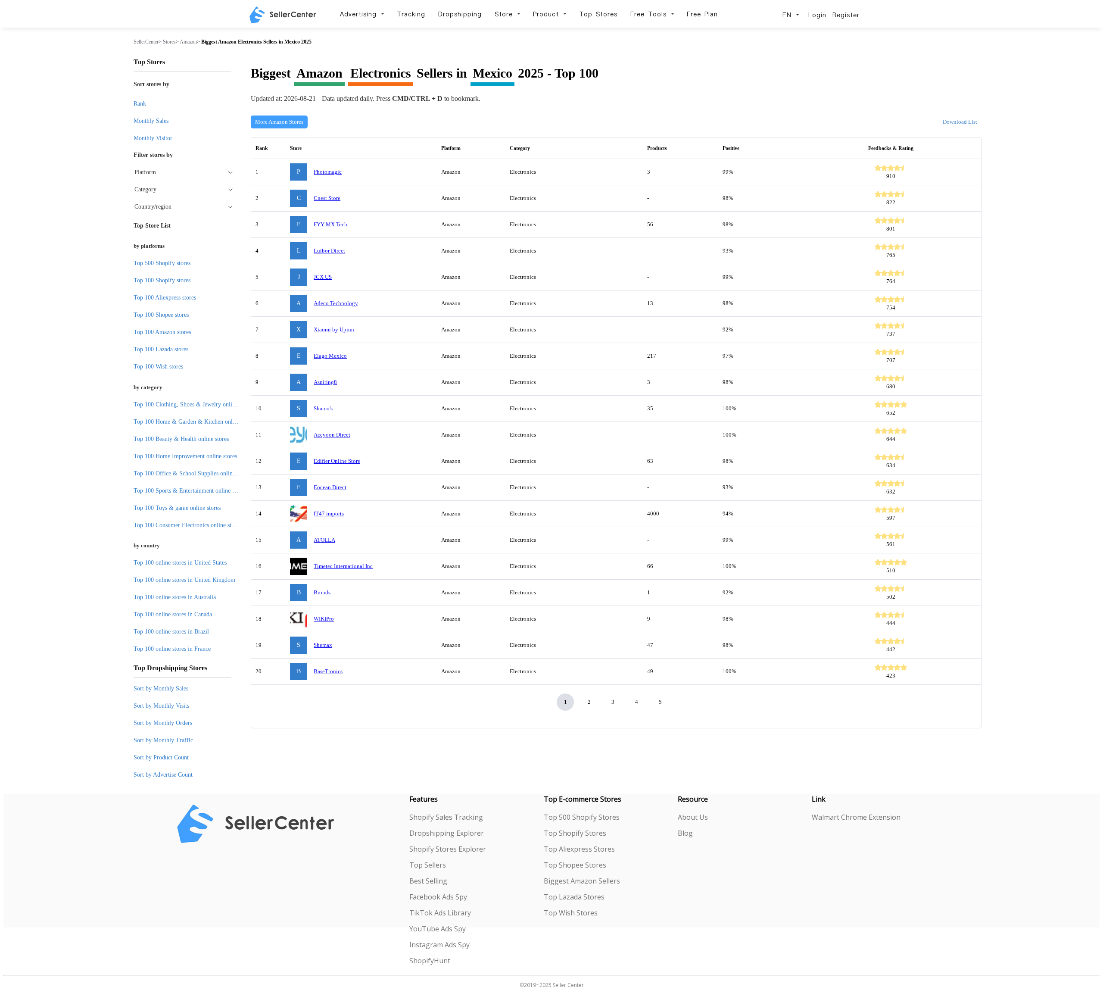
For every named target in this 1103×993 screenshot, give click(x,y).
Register (846, 15)
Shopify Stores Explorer (447, 849)
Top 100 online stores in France (172, 649)
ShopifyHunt (429, 960)
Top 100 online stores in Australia (175, 597)
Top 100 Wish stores (158, 366)
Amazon (188, 42)
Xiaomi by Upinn (334, 329)
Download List (960, 122)
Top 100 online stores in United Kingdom (184, 580)
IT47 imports (329, 513)
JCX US (323, 277)
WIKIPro (324, 618)
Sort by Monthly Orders (163, 723)
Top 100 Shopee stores (161, 315)
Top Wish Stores (571, 913)
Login (817, 15)
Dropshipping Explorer (446, 833)
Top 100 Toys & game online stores (177, 508)
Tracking (411, 14)
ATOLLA (324, 540)
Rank (140, 103)
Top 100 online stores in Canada (173, 614)
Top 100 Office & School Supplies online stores (192, 473)
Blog (685, 833)
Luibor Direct (329, 250)
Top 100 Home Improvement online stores (185, 456)
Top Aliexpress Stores (579, 849)
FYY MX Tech (330, 224)
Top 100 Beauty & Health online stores (181, 439)
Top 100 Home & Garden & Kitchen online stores (194, 421)
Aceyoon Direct (332, 434)
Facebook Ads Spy (438, 897)
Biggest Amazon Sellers (582, 881)
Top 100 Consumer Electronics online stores (187, 525)
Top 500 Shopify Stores (582, 817)
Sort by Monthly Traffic (163, 740)
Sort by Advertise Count (163, 774)
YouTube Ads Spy (437, 929)
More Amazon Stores (279, 122)
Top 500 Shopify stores (162, 263)
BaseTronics (328, 671)
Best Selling (428, 881)
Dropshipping (460, 14)
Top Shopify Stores (575, 833)
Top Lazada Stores (574, 897)
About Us (693, 817)
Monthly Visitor (153, 138)
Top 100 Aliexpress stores (165, 297)
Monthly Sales (151, 121)
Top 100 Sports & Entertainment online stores (190, 490)
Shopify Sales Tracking (446, 817)
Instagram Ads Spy (439, 944)
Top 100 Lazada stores (161, 349)
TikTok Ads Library (440, 913)
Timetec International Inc (343, 566)
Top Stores (598, 14)
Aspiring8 (325, 382)
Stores (169, 42)
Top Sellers (427, 865)
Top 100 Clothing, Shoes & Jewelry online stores (193, 404)
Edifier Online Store (337, 461)
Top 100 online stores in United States (180, 562)
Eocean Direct (330, 487)
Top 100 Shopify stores (162, 280)
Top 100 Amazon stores (162, 332)
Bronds (322, 592)
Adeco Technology (336, 303)
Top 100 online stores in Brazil (171, 631)
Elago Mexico (330, 356)
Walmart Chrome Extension (856, 817)
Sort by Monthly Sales (161, 688)
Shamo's (323, 408)
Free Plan (702, 14)
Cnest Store (327, 198)
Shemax (323, 645)
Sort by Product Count (161, 757)
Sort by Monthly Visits (161, 706)
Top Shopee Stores (575, 865)
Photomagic (328, 172)
